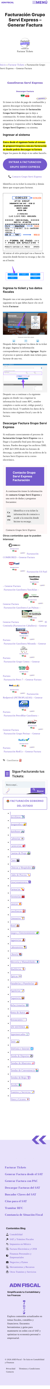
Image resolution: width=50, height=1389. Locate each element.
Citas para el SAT (16, 1201)
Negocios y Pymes (19, 1262)
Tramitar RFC (14, 1208)
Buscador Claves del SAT (20, 1194)
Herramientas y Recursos (22, 1267)
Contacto (10, 1372)
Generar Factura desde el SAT (24, 1174)
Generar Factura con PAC (21, 1180)
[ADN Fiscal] (7, 2)
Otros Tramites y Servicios (23, 1271)
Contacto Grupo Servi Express (27, 176)
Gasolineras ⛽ (14, 760)
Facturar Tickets (16, 64)
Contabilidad (16, 1234)
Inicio (3, 64)
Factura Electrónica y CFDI (23, 1249)
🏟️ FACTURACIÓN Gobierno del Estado (25, 803)
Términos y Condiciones (29, 1369)
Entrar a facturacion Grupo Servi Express (25, 164)
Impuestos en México (20, 1244)
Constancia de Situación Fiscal (24, 1214)
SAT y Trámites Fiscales (22, 1239)
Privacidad (10, 1369)
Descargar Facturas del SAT (22, 1187)
